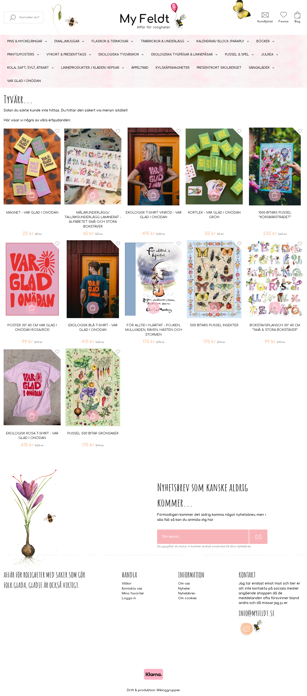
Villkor (127, 583)
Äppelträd (139, 67)
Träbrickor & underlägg (162, 41)
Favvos (283, 21)
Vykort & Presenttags (66, 54)
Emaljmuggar (66, 41)
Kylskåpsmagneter (172, 67)
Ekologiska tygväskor (119, 54)
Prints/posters (20, 54)
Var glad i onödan (24, 81)
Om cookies (187, 598)
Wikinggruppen (168, 690)
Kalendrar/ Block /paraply (220, 41)
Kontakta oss (132, 588)
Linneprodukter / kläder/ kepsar (90, 67)
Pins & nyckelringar (24, 41)
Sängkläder (259, 67)
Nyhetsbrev (186, 593)
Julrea (267, 54)
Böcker (263, 41)
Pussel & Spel (237, 54)
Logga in (129, 598)
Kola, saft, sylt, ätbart (28, 67)
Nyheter (184, 588)
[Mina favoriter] (283, 15)
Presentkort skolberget (219, 67)
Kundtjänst (265, 21)
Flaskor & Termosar (110, 41)
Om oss (184, 583)
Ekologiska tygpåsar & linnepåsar (182, 54)
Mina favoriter (133, 593)
